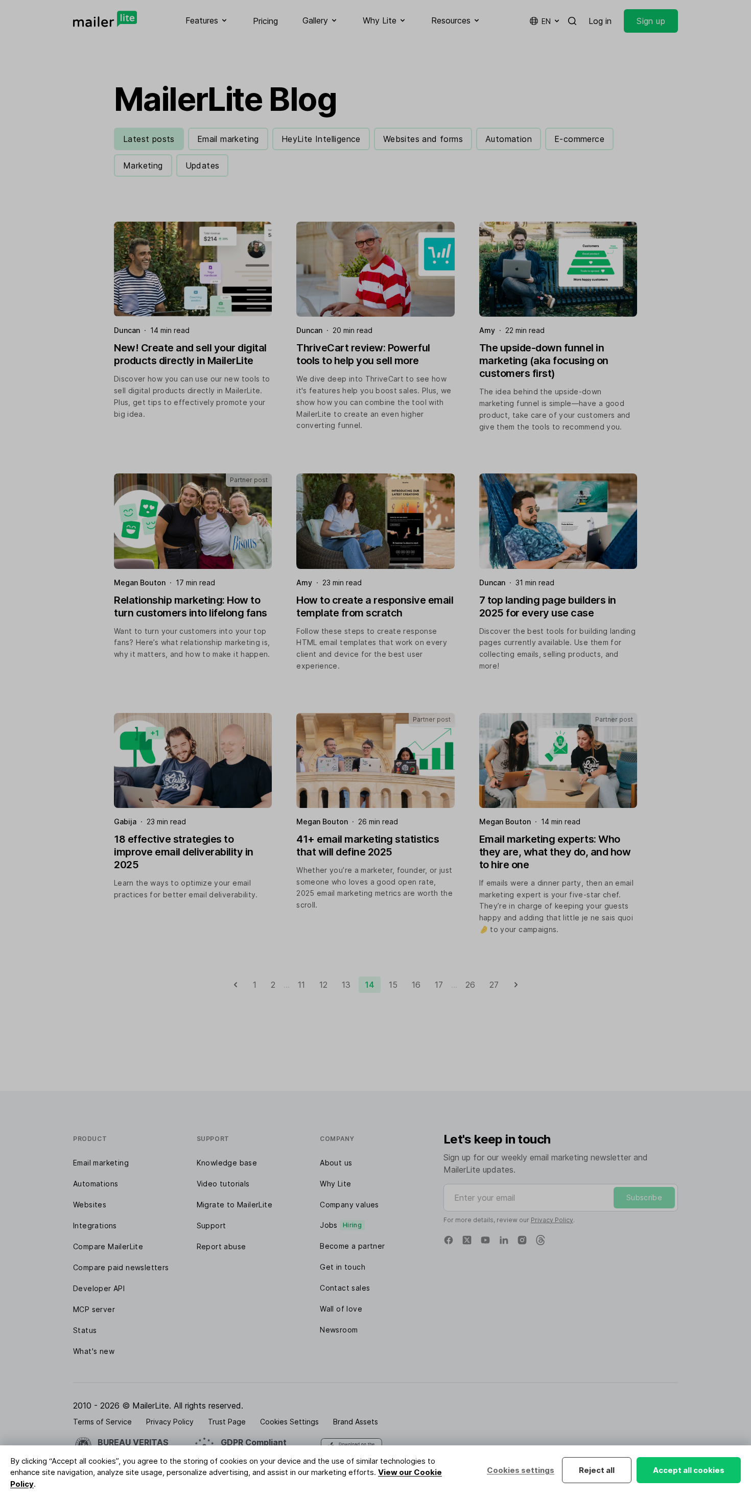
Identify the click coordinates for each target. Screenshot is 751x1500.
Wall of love (341, 1308)
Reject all (597, 1470)
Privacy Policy (552, 1220)
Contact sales (345, 1287)
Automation (508, 139)
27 (494, 985)
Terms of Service (102, 1421)
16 (416, 985)
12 (323, 985)
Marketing (143, 165)
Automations (95, 1183)
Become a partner (352, 1246)
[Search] (572, 21)
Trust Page (227, 1421)
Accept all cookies (688, 1470)
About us (336, 1162)
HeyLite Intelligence (321, 139)
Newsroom (339, 1329)
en (546, 21)
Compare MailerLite (108, 1246)
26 (470, 985)
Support (211, 1225)
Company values (349, 1204)
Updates (202, 165)
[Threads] (540, 1240)
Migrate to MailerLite (234, 1204)
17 (439, 985)
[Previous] (235, 985)
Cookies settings (520, 1470)
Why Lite (335, 1183)
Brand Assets (355, 1421)
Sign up (651, 21)
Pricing (265, 21)
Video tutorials (223, 1183)
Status (85, 1330)
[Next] (516, 985)
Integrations (95, 1225)
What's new (93, 1351)
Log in (600, 21)
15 (393, 985)
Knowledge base (227, 1162)
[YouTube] (485, 1240)
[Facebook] (448, 1240)
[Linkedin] (504, 1240)
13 (346, 985)
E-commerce (579, 139)
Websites (89, 1204)
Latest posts (149, 139)
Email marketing (228, 139)
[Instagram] (522, 1240)
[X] (467, 1240)
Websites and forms (423, 139)
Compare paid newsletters (121, 1267)
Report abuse (221, 1246)
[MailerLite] (105, 19)
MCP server (94, 1309)
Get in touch (342, 1267)
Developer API (99, 1288)
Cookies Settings (289, 1421)
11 (301, 985)
